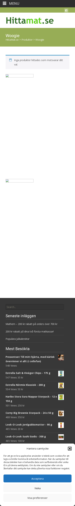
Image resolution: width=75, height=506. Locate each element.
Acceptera (37, 478)
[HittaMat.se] (27, 20)
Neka (38, 488)
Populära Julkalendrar (17, 338)
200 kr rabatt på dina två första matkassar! (30, 331)
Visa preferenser (37, 498)
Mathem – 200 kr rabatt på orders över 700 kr (32, 324)
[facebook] (66, 11)
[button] (70, 448)
